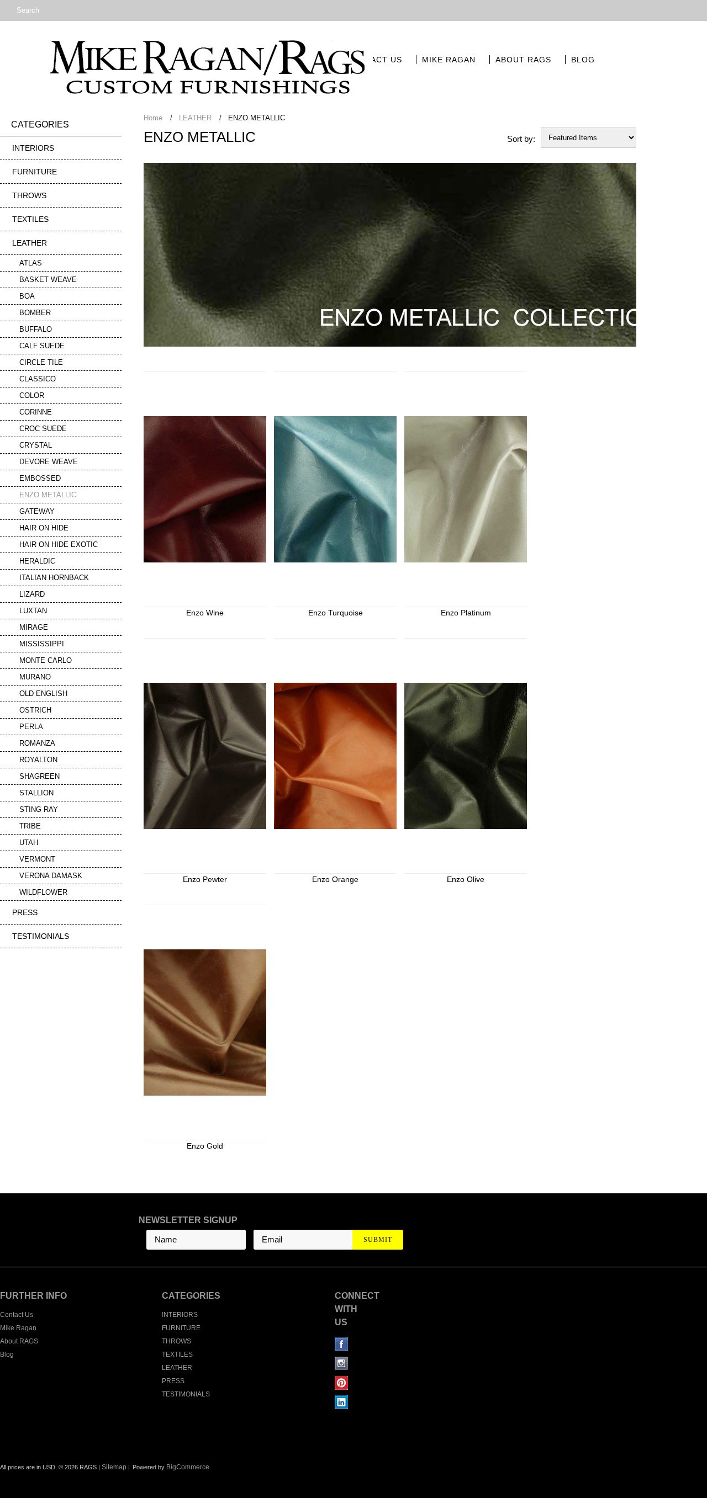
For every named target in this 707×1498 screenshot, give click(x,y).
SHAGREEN (39, 776)
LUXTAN (33, 611)
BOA (27, 296)
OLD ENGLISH (43, 693)
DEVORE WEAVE (48, 462)
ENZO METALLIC (47, 495)
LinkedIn (342, 1402)
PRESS (25, 912)
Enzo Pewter (205, 879)
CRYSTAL (35, 445)
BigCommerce (187, 1467)
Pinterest (342, 1383)
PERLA (31, 727)
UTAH (28, 842)
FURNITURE (34, 171)
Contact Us (374, 59)
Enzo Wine (205, 612)
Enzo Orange (335, 879)
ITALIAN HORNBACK (54, 577)
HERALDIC (37, 561)
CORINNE (35, 412)
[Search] (4, 10)
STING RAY (38, 809)
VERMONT (37, 859)
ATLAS (30, 263)
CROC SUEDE (43, 428)
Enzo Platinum (466, 612)
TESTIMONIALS (40, 936)
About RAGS (523, 59)
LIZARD (32, 594)
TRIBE (30, 826)
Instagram (342, 1363)
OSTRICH (35, 710)
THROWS (29, 195)
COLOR (31, 395)
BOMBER (35, 313)
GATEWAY (37, 511)
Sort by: (521, 139)
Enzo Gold (205, 1145)
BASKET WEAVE (48, 279)
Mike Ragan (449, 59)
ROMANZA (37, 743)
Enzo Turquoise (335, 612)
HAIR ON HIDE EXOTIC (58, 544)
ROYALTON (38, 760)
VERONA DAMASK (50, 876)
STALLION (36, 793)
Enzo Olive (465, 879)
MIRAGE (33, 627)
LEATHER (29, 242)
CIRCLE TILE (41, 362)
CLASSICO (37, 379)
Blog (583, 59)
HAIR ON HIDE (43, 528)
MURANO (35, 677)
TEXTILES (30, 219)
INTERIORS (33, 148)
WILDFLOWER (43, 892)
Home (153, 118)
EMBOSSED (40, 478)
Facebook (342, 1344)
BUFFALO (35, 329)
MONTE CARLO (45, 660)
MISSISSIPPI (41, 644)
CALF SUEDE (42, 346)
